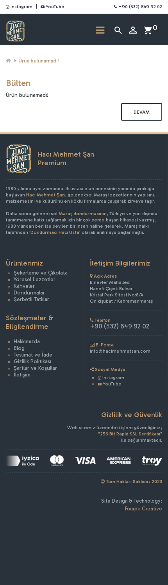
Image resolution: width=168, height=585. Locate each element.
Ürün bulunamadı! (38, 61)
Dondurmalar (29, 292)
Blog (19, 348)
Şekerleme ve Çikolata (41, 272)
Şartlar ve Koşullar (35, 368)
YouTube (54, 6)
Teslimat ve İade (33, 354)
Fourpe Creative (143, 509)
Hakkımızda (27, 341)
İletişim (22, 374)
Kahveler (24, 286)
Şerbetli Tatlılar (31, 299)
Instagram (20, 6)
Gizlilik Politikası (32, 361)
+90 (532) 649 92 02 (139, 6)
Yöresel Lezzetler (34, 279)
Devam (142, 112)
